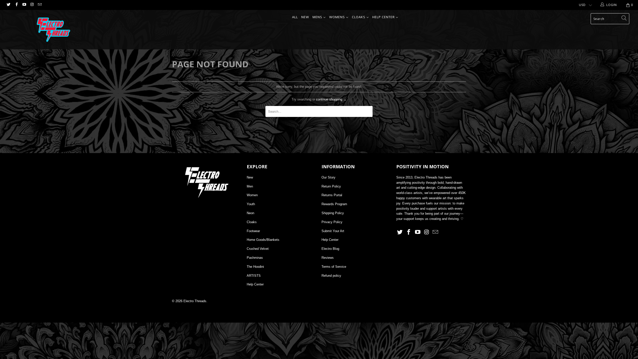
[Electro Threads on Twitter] (8, 5)
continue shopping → (331, 99)
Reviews (327, 258)
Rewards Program (334, 204)
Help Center (255, 284)
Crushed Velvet (258, 249)
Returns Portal (331, 195)
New (250, 177)
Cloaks (252, 222)
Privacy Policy (331, 222)
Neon (250, 213)
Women (252, 195)
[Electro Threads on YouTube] (24, 5)
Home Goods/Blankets (263, 240)
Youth (251, 204)
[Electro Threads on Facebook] (16, 5)
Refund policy (331, 275)
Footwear (253, 231)
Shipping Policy (332, 213)
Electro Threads (194, 301)
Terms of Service (333, 267)
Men (250, 186)
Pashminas (255, 258)
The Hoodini (255, 267)
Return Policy (331, 186)
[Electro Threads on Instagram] (32, 5)
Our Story (328, 177)
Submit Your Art (332, 231)
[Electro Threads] (53, 29)
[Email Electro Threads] (39, 5)
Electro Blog (330, 249)
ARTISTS (254, 275)
